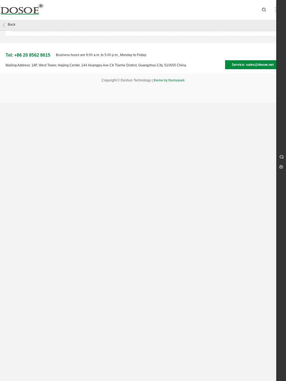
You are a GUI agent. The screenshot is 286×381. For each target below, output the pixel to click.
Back (11, 24)
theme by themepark (169, 80)
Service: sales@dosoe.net (253, 65)
